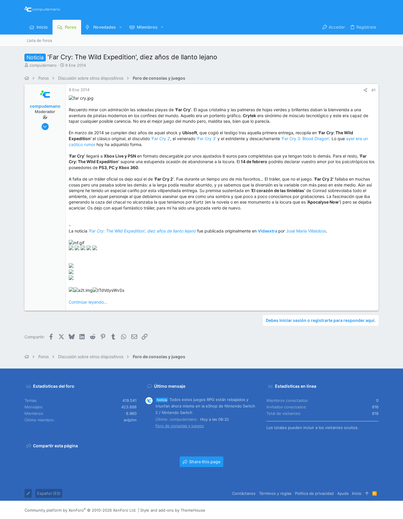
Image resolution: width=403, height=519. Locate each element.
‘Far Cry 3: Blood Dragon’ (305, 138)
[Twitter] (367, 510)
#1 (373, 90)
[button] (120, 27)
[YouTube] (376, 510)
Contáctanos (243, 493)
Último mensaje (169, 386)
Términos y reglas (275, 493)
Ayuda (342, 493)
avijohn (130, 420)
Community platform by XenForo (80, 510)
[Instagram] (349, 510)
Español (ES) (48, 493)
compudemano (43, 65)
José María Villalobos (306, 230)
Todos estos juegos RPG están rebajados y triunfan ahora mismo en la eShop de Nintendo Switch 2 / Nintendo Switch (205, 406)
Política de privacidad (314, 493)
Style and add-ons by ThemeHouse (172, 510)
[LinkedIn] (358, 510)
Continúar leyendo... (88, 301)
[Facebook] (340, 510)
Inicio (356, 493)
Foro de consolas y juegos (179, 425)
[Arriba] (367, 493)
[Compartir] (365, 90)
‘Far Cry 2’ (160, 138)
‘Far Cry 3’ (206, 138)
